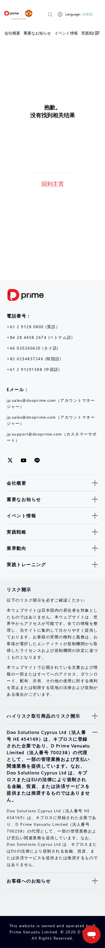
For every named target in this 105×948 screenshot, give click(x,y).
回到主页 (52, 183)
